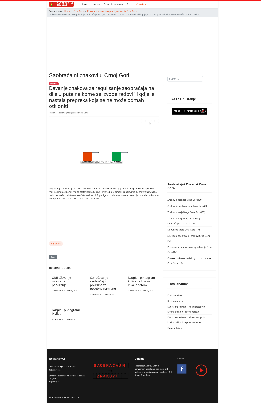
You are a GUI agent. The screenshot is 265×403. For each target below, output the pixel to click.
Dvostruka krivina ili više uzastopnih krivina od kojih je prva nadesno (186, 320)
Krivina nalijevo (175, 295)
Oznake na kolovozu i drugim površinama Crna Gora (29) (189, 261)
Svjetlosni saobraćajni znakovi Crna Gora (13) (188, 238)
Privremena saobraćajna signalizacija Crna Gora (68, 113)
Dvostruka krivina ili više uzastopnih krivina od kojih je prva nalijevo (186, 309)
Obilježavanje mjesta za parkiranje (61, 281)
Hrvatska (96, 4)
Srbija (129, 4)
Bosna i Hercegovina (113, 4)
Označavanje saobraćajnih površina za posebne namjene (103, 283)
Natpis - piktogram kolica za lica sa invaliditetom (141, 281)
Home (85, 4)
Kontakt (180, 358)
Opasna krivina (175, 328)
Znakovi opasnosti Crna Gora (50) (184, 199)
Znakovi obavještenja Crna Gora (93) (186, 212)
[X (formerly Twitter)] (150, 122)
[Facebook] (143, 121)
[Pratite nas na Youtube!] (196, 370)
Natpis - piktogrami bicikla (66, 311)
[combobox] (185, 78)
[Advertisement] (130, 38)
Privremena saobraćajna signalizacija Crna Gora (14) (189, 250)
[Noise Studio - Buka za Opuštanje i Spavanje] (189, 111)
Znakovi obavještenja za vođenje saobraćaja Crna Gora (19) (184, 221)
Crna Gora (141, 4)
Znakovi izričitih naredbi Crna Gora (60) (187, 206)
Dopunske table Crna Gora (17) (183, 229)
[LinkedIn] (156, 121)
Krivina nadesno (175, 301)
